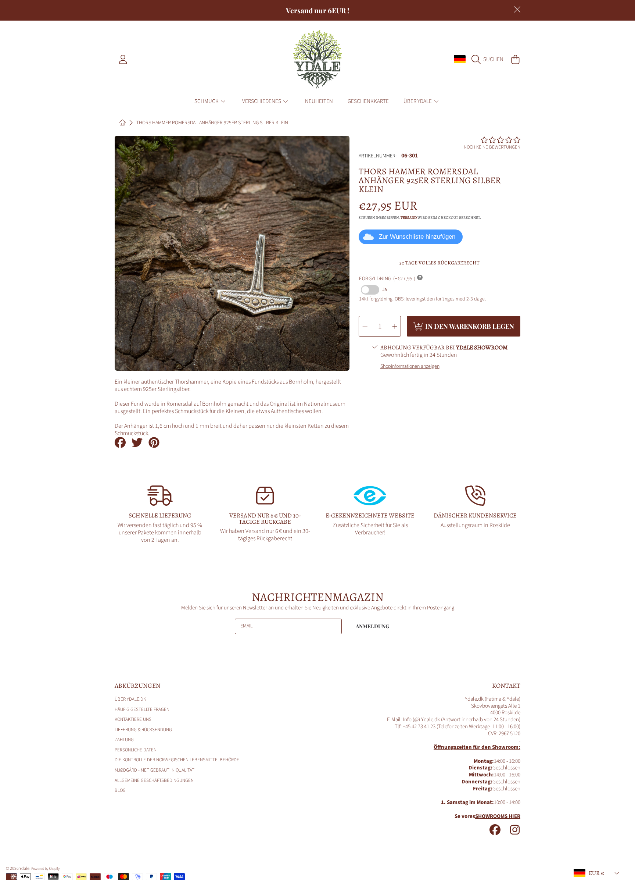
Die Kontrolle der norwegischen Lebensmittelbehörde (177, 760)
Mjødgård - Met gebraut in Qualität (154, 770)
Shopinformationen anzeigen (410, 366)
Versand (409, 217)
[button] (489, 59)
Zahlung (124, 739)
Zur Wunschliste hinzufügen (417, 236)
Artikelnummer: (378, 156)
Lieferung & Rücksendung (143, 729)
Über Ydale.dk (130, 699)
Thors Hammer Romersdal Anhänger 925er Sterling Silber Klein (212, 123)
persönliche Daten (136, 750)
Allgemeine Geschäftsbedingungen (154, 780)
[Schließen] (517, 9)
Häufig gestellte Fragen (142, 709)
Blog (120, 790)
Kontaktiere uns (133, 719)
